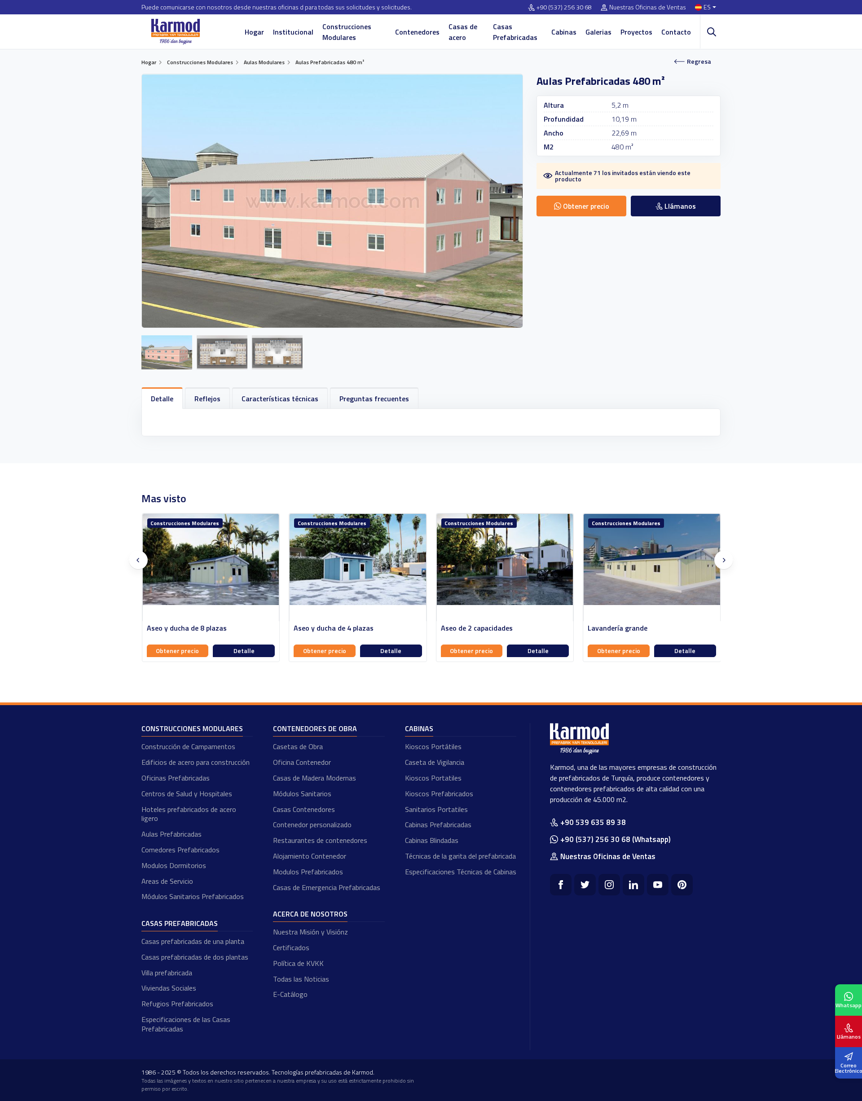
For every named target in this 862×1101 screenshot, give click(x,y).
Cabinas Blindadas (431, 840)
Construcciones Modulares (346, 32)
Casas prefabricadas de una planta (192, 941)
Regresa (699, 61)
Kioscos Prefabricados (439, 793)
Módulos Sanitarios (302, 793)
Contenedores (417, 31)
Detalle (243, 650)
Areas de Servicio (167, 881)
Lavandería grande (470, 628)
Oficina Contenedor (302, 762)
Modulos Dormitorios (173, 865)
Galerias (598, 31)
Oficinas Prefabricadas (175, 777)
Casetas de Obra (298, 746)
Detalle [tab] (162, 398)
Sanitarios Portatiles (436, 809)
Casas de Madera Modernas (314, 777)
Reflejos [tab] (207, 398)
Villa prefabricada (166, 972)
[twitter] (585, 884)
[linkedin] (633, 884)
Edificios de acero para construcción (195, 762)
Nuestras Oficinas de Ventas (647, 7)
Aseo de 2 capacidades (329, 628)
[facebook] (561, 884)
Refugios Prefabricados (177, 1003)
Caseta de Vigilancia (434, 762)
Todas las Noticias (301, 979)
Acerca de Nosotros (310, 913)
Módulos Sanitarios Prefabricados (192, 896)
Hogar (254, 31)
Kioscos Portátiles (433, 746)
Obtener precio (177, 650)
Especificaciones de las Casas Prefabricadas (185, 1024)
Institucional (293, 31)
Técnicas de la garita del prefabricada (460, 856)
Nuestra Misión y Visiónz (310, 931)
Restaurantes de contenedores (320, 840)
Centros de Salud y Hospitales (186, 793)
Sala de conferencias (621, 628)
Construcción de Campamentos (188, 746)
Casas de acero (463, 32)
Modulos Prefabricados (308, 871)
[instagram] (609, 884)
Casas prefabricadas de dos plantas (194, 957)
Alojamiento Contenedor (309, 856)
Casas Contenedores (304, 809)
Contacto (676, 31)
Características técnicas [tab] (280, 398)
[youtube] (657, 884)
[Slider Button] (138, 560)
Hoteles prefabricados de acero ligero (188, 814)
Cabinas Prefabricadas (438, 824)
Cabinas (563, 31)
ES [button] (707, 7)
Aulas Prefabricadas (171, 834)
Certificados (291, 947)
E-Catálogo (290, 994)
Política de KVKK (298, 963)
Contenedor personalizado (312, 824)
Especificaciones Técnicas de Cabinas (460, 871)
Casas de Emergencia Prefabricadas (326, 887)
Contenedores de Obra (315, 728)
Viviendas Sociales (168, 988)
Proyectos (636, 31)
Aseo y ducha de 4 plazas (186, 628)
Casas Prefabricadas (515, 32)
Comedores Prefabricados (180, 849)
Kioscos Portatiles (433, 777)
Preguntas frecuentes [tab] (374, 398)
